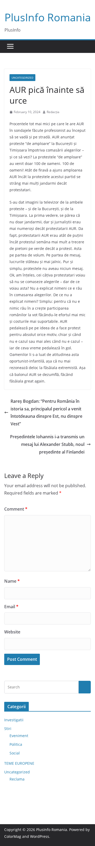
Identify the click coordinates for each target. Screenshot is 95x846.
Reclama (17, 779)
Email (11, 607)
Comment (15, 509)
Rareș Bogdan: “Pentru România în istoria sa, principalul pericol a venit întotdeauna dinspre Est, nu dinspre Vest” (46, 412)
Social (15, 753)
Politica (16, 744)
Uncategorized (22, 77)
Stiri (7, 728)
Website (12, 632)
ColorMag (12, 836)
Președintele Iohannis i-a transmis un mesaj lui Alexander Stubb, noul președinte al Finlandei (47, 444)
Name (12, 581)
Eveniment (19, 735)
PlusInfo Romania (47, 17)
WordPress (39, 836)
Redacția (53, 112)
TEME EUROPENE (19, 763)
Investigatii (13, 719)
